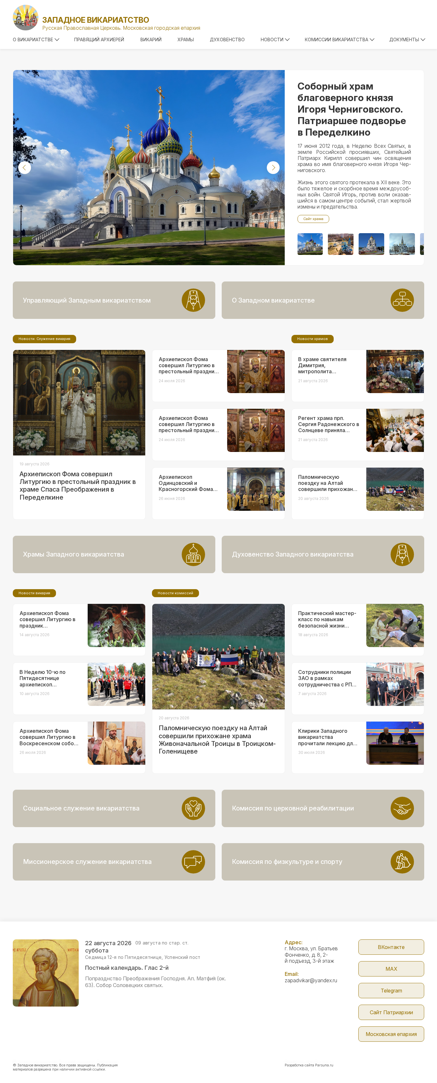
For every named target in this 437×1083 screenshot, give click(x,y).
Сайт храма (313, 219)
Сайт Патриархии (391, 1012)
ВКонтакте (391, 947)
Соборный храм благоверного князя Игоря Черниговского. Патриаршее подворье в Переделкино (352, 109)
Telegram (391, 990)
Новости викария (34, 593)
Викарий (151, 39)
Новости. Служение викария (44, 338)
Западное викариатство (95, 20)
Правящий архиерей (99, 39)
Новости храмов (312, 338)
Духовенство (227, 39)
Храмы (186, 39)
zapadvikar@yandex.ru (311, 980)
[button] (24, 167)
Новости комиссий (175, 593)
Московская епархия (391, 1034)
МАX (391, 969)
